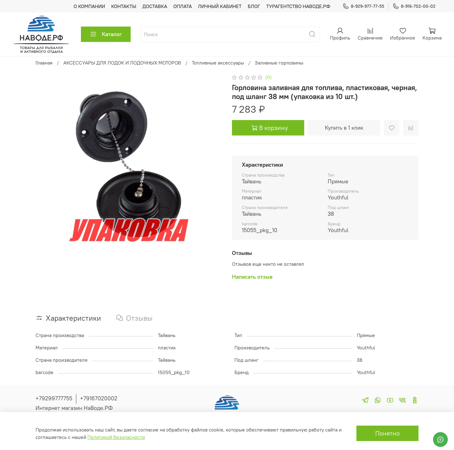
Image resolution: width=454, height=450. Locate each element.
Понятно (387, 433)
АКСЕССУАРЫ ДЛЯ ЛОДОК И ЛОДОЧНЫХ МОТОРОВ (122, 63)
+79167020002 (98, 398)
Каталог (112, 34)
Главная (44, 63)
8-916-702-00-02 (418, 6)
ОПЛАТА (182, 6)
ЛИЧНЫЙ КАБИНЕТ (220, 6)
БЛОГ (254, 6)
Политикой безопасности (116, 437)
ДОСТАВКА (154, 6)
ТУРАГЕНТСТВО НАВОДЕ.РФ (298, 6)
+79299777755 (54, 398)
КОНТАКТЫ (123, 6)
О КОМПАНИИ (89, 6)
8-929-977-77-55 (367, 6)
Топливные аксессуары (218, 63)
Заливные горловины (279, 63)
